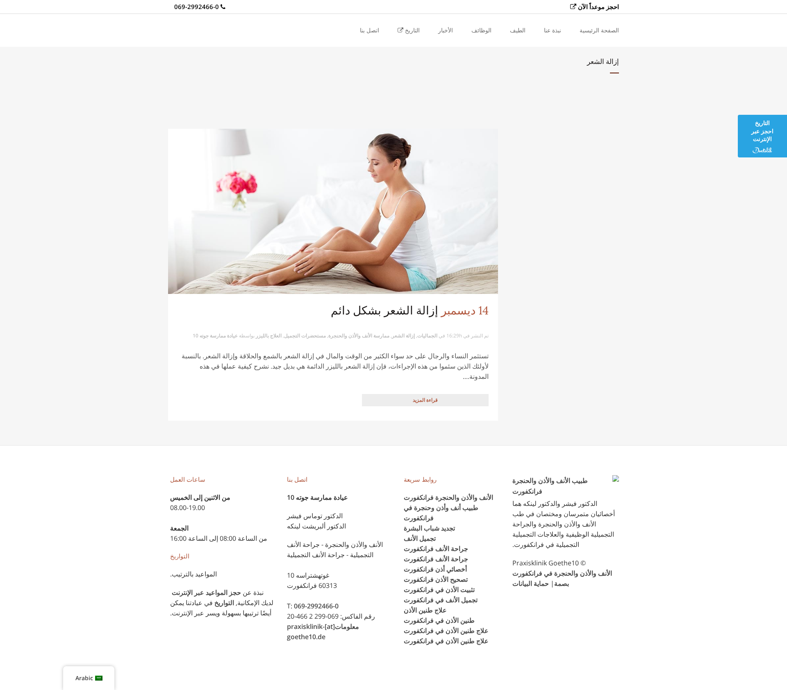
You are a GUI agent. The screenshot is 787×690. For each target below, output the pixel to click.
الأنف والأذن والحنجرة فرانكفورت (448, 497)
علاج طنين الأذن (425, 610)
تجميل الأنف (420, 538)
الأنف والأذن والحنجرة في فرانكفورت (562, 573)
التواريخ (224, 602)
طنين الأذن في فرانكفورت (439, 620)
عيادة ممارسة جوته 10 (215, 335)
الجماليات (427, 335)
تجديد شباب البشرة (429, 528)
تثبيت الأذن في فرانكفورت (439, 589)
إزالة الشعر (403, 335)
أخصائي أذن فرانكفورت (435, 569)
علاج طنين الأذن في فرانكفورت (446, 630)
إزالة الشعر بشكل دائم (384, 310)
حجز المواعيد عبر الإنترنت (206, 592)
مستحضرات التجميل (305, 335)
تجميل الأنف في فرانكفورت (441, 599)
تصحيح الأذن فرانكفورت (436, 579)
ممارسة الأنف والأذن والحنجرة (358, 335)
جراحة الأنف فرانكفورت (436, 548)
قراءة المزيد (425, 399)
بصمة (561, 583)
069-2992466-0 (316, 605)
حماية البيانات (530, 583)
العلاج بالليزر (269, 335)
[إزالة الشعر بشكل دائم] (333, 211)
